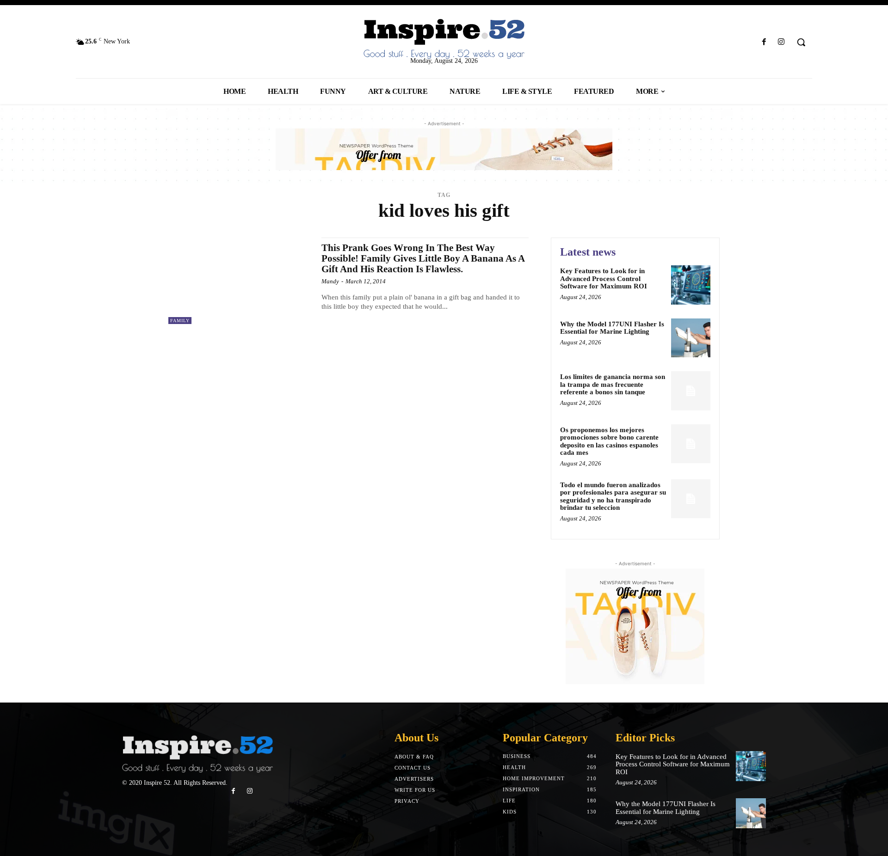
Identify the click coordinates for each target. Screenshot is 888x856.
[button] (801, 42)
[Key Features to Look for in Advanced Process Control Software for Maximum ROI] (690, 285)
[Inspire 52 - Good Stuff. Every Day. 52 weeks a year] (197, 754)
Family (180, 320)
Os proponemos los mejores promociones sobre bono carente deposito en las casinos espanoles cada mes (609, 441)
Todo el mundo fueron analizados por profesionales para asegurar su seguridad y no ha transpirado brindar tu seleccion (613, 496)
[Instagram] (781, 42)
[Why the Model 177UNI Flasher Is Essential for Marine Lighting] (690, 338)
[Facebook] (764, 42)
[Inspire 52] (443, 39)
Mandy (330, 281)
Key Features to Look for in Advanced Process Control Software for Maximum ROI (603, 278)
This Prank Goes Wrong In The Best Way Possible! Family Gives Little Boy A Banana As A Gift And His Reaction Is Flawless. (423, 258)
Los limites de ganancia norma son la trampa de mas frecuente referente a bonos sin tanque (612, 384)
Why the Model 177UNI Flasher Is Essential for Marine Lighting (612, 328)
